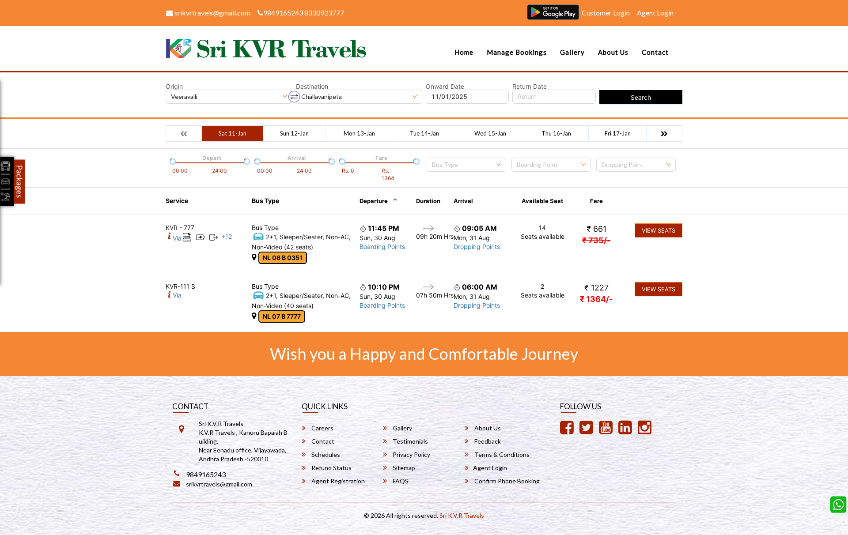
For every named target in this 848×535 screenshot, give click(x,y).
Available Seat (542, 200)
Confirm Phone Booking (506, 481)
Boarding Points (382, 246)
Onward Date (445, 86)
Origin (174, 86)
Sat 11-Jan (232, 133)
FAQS (400, 481)
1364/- (596, 299)
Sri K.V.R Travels (461, 515)
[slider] (172, 160)
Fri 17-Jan (618, 133)
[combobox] (466, 164)
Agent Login (655, 12)
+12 (226, 236)
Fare (596, 200)
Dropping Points (477, 246)
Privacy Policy (410, 454)
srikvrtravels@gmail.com (211, 12)
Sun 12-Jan (294, 133)
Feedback (487, 441)
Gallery (572, 52)
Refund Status (331, 467)
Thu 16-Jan (556, 133)
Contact (655, 52)
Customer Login (606, 12)
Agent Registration (337, 481)
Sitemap (403, 467)
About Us (613, 52)
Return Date (529, 86)
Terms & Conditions (501, 454)
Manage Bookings (517, 52)
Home (463, 52)
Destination (312, 86)
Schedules (325, 454)
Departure (374, 200)
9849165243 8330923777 (303, 12)
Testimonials (409, 441)
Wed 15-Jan (490, 133)
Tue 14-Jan (424, 133)
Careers (321, 428)
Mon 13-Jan (359, 133)
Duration (428, 200)
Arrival (463, 200)
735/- (596, 240)
